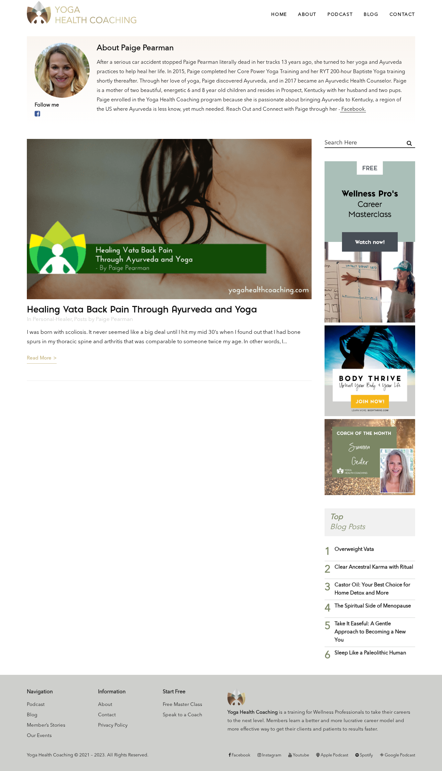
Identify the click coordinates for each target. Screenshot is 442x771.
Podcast (36, 704)
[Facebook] (37, 114)
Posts (80, 319)
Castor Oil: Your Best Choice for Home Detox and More (372, 589)
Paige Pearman (114, 319)
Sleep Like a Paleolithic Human (370, 653)
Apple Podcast (334, 755)
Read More (39, 358)
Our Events (39, 735)
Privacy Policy (112, 725)
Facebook (240, 755)
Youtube (300, 755)
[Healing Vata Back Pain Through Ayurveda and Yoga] (169, 219)
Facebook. (353, 109)
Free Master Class (182, 704)
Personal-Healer (52, 319)
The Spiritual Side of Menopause (373, 606)
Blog (32, 715)
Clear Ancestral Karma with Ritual (374, 567)
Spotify (366, 755)
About (105, 704)
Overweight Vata (354, 549)
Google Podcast (399, 755)
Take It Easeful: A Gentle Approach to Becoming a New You (370, 632)
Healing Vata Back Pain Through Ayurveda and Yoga (142, 309)
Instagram (271, 755)
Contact (107, 715)
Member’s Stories (46, 725)
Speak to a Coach (182, 715)
